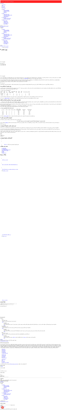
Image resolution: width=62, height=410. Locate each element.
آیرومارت (7, 47)
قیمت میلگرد (4, 354)
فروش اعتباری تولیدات (7, 394)
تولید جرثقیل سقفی (6, 14)
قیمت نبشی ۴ (26, 78)
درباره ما (3, 7)
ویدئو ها (3, 152)
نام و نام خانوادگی (2, 303)
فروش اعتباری (4, 17)
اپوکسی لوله (5, 20)
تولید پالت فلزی (6, 16)
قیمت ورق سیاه (4, 357)
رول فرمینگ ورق (6, 398)
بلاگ (2, 5)
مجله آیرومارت (4, 148)
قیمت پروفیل (4, 355)
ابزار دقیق (5, 12)
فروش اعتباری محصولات (7, 18)
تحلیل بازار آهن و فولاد (5, 150)
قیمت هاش (3, 350)
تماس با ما (3, 6)
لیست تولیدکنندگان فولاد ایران (6, 149)
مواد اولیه (5, 11)
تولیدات (3, 13)
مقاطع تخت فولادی (6, 10)
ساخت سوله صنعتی (6, 15)
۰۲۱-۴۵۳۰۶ (6, 144)
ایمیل (1, 304)
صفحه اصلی (3, 4)
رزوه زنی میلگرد (6, 22)
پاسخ (4, 325)
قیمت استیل (3, 356)
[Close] (0, 374)
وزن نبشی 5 (24, 337)
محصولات (3, 9)
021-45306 (1, 381)
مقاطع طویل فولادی (6, 386)
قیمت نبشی (3, 351)
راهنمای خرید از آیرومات (5, 362)
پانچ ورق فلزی (6, 21)
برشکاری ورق (6, 23)
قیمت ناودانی (4, 352)
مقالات (3, 151)
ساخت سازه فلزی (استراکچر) (8, 390)
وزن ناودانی (14, 337)
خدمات (3, 19)
